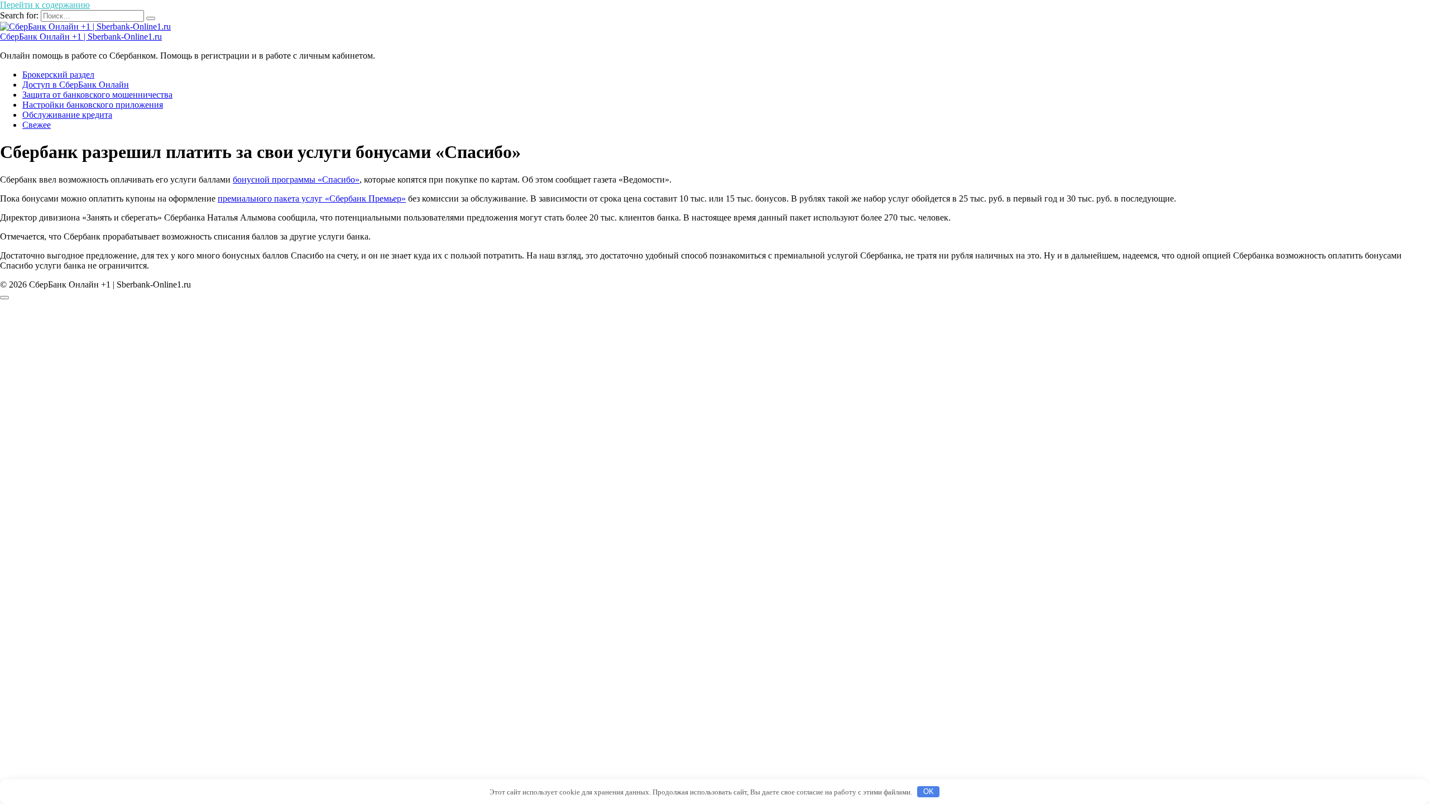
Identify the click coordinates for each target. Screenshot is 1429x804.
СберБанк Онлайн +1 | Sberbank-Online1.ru (81, 36)
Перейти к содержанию (45, 4)
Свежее (36, 125)
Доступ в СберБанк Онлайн (75, 84)
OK (928, 791)
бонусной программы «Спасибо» (296, 179)
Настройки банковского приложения (92, 104)
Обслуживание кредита (67, 114)
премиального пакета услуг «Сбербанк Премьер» (312, 198)
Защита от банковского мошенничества (97, 94)
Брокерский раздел (58, 74)
